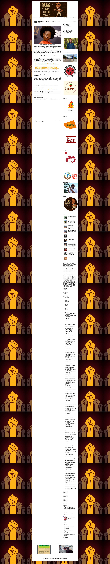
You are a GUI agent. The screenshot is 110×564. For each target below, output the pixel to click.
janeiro (66, 312)
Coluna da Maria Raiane (68, 32)
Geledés (65, 512)
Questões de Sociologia (66, 17)
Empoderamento (43, 92)
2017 (65, 495)
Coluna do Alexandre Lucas (68, 30)
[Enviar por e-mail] (49, 91)
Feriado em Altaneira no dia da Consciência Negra (40, 17)
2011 (65, 503)
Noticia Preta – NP (67, 506)
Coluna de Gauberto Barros (68, 31)
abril (66, 308)
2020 (65, 491)
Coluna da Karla (66, 25)
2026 (65, 289)
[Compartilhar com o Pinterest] (52, 91)
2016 (65, 496)
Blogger (66, 558)
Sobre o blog (59, 17)
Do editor (49, 17)
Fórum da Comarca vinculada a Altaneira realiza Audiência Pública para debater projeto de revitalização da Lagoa (72, 227)
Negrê (65, 522)
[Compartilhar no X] (51, 91)
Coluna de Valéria (67, 24)
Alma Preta (66, 537)
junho (66, 305)
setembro (66, 301)
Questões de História (73, 17)
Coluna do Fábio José (67, 29)
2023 (65, 293)
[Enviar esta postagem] (48, 91)
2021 (65, 296)
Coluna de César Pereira (68, 26)
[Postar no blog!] (50, 91)
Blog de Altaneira (67, 516)
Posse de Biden (48, 92)
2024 (65, 292)
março (66, 309)
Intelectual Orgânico (67, 533)
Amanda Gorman (38, 92)
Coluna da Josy (66, 33)
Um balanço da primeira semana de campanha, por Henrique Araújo (71, 518)
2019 (65, 492)
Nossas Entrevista (54, 17)
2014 (65, 499)
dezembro (66, 297)
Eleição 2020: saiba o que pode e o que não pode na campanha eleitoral (72, 231)
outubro (66, 300)
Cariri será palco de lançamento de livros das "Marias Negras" (71, 240)
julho (66, 304)
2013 (65, 500)
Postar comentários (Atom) (40, 121)
